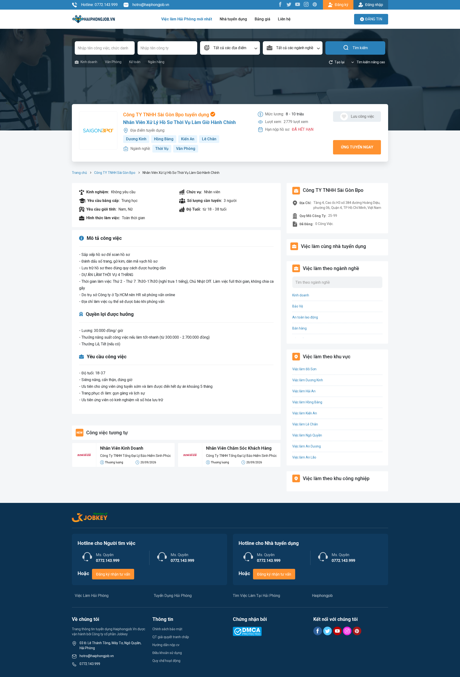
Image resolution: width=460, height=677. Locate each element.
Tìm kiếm (360, 48)
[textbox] (230, 48)
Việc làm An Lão (304, 457)
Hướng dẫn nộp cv (165, 645)
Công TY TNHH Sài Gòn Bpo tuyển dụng (166, 115)
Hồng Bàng (163, 139)
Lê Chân (209, 139)
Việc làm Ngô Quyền (307, 435)
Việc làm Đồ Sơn (304, 369)
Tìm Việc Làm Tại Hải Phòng (256, 595)
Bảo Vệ (297, 306)
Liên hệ (284, 19)
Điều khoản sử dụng (167, 653)
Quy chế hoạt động (166, 661)
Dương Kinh (136, 139)
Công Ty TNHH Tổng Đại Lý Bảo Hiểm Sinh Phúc (135, 456)
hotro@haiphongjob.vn (150, 4)
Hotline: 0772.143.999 (99, 4)
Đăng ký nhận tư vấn (113, 574)
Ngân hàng (156, 62)
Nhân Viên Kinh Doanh (121, 448)
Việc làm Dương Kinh (307, 380)
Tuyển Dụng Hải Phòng (173, 595)
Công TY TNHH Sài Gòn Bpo (114, 173)
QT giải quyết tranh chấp (170, 637)
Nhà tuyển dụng (233, 19)
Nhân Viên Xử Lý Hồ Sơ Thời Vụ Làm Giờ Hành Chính (179, 122)
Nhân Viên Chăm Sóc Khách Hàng (238, 448)
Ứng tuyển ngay (357, 147)
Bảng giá (262, 19)
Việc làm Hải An (304, 391)
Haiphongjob (322, 595)
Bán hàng (299, 328)
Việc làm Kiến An (304, 413)
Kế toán (134, 62)
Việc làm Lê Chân (305, 424)
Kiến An (187, 139)
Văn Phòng (113, 62)
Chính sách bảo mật (167, 629)
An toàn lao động (305, 317)
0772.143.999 (90, 664)
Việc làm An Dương (306, 446)
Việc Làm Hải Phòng (92, 595)
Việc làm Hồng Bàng (307, 402)
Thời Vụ (161, 148)
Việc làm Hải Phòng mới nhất (186, 19)
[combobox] (230, 48)
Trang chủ (79, 173)
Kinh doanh (88, 62)
